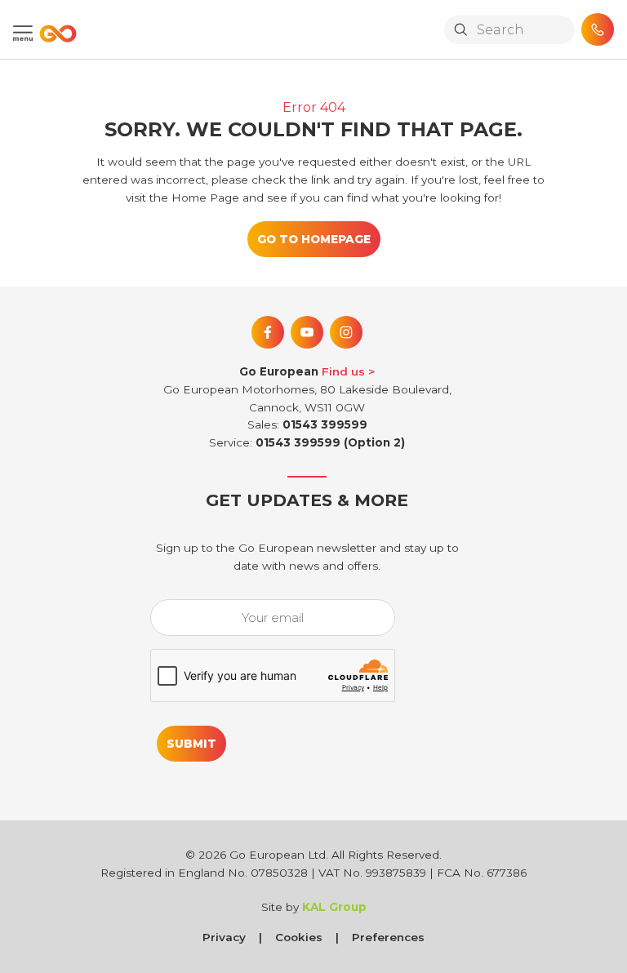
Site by (314, 906)
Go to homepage (314, 239)
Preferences (388, 937)
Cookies (298, 937)
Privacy (224, 937)
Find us (343, 371)
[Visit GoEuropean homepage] (55, 33)
